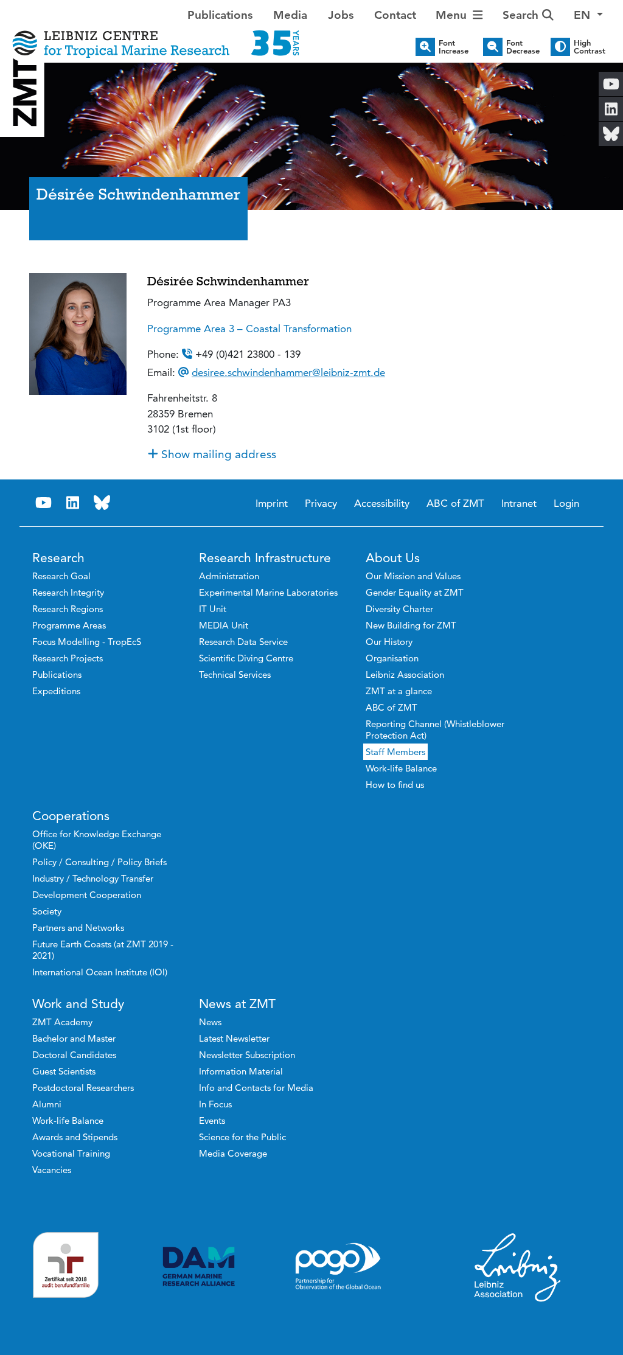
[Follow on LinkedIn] (73, 503)
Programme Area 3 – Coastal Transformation (249, 328)
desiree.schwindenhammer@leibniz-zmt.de (288, 372)
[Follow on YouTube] (43, 503)
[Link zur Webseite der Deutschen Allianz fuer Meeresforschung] (198, 1266)
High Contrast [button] (589, 47)
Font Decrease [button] (523, 47)
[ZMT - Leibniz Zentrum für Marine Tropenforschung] (156, 35)
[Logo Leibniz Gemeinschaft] (518, 1267)
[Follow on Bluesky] (102, 503)
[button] (588, 15)
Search (522, 15)
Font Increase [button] (453, 47)
